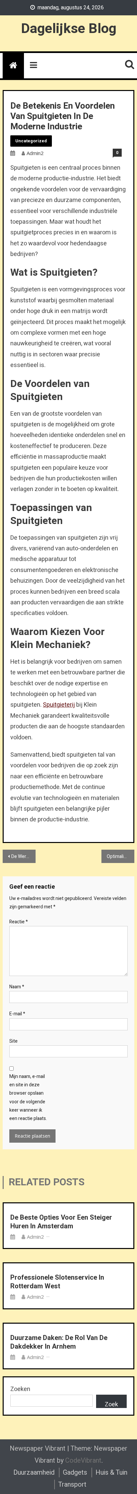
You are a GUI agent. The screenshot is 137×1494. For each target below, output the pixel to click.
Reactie (18, 921)
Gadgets (75, 1472)
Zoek (111, 1404)
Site (13, 1041)
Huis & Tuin (111, 1472)
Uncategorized (31, 141)
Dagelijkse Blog (68, 29)
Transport (72, 1484)
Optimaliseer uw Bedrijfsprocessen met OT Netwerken (120, 856)
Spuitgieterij (59, 704)
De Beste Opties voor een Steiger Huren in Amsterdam (61, 1222)
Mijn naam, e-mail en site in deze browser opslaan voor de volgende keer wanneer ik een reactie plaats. (28, 1097)
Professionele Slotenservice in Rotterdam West (57, 1282)
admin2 (35, 153)
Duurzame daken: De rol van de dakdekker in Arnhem (58, 1342)
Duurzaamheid (34, 1472)
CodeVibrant (83, 1460)
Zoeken (20, 1389)
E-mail (17, 1013)
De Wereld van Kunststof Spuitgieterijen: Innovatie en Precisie (23, 856)
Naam (16, 986)
